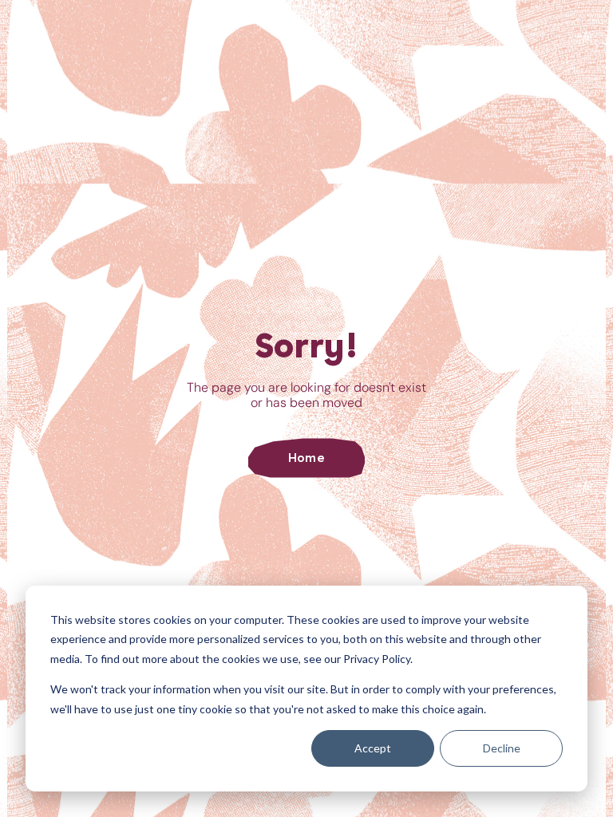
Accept (372, 748)
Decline (501, 748)
